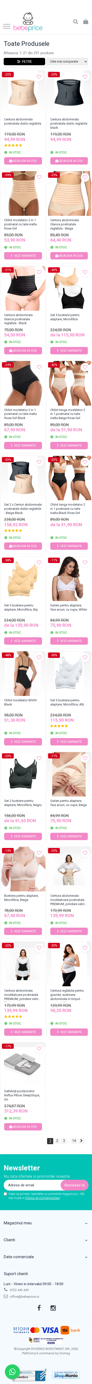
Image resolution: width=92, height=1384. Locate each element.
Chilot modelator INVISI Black (20, 702)
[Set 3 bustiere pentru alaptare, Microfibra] (69, 288)
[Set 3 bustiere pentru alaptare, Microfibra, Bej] (23, 578)
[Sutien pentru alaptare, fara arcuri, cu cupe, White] (69, 578)
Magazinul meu (18, 1222)
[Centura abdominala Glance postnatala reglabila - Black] (23, 288)
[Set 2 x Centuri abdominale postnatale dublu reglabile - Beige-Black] (23, 478)
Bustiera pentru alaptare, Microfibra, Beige (21, 898)
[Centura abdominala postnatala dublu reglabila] (23, 93)
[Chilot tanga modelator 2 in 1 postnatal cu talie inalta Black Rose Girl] (69, 478)
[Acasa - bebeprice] (27, 22)
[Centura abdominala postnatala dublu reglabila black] (69, 93)
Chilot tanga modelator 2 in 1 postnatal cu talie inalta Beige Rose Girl (67, 414)
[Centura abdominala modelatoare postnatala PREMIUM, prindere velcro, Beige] (69, 869)
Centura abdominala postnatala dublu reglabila (22, 121)
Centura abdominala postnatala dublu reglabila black (68, 123)
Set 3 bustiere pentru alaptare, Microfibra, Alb (67, 702)
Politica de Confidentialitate (42, 1198)
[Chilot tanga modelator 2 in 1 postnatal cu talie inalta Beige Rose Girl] (69, 383)
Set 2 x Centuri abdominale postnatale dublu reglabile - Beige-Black (23, 509)
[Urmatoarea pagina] (81, 1141)
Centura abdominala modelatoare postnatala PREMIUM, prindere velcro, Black (22, 995)
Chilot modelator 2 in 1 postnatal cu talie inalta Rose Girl (20, 224)
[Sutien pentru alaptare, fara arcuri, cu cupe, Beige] (69, 774)
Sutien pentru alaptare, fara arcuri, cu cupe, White (68, 607)
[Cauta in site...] (75, 22)
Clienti (9, 1239)
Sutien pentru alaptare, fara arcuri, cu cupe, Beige (68, 803)
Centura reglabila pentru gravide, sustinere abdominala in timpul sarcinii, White (67, 995)
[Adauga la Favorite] (39, 77)
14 (74, 1141)
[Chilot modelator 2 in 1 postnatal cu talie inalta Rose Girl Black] (23, 383)
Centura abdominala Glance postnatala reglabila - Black (18, 319)
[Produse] (6, 26)
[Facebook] (39, 1308)
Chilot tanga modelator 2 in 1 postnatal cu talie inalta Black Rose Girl (67, 509)
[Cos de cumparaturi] (85, 22)
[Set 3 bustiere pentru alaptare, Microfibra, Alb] (69, 673)
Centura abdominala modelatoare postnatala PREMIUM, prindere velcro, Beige (68, 900)
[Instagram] (53, 1308)
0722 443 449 (18, 1290)
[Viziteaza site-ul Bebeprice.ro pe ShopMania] (66, 1375)
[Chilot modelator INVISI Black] (23, 673)
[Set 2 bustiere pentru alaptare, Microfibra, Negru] (23, 774)
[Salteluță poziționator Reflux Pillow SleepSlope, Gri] (23, 1064)
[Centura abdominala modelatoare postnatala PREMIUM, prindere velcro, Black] (23, 964)
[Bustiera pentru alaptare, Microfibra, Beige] (23, 869)
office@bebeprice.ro (24, 1296)
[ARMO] (29, 1375)
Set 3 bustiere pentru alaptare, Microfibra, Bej (21, 607)
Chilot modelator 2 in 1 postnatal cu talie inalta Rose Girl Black (20, 414)
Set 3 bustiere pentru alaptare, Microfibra (64, 317)
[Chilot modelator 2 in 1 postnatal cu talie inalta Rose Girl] (23, 193)
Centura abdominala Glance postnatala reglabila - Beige (64, 224)
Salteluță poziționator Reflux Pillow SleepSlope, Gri (22, 1095)
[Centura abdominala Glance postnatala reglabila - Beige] (69, 193)
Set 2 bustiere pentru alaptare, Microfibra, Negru (23, 803)
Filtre (26, 62)
